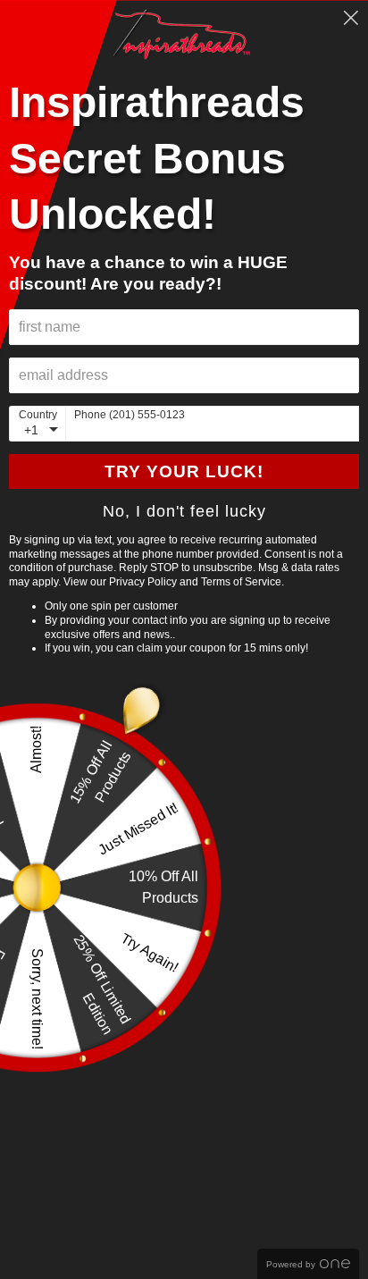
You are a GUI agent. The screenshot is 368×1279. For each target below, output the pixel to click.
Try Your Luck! (184, 471)
